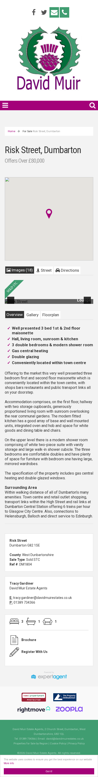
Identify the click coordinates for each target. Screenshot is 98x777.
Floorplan (50, 314)
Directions (69, 270)
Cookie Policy (58, 743)
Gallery (32, 314)
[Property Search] (92, 105)
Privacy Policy (76, 743)
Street (46, 270)
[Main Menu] (5, 105)
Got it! (49, 771)
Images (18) (22, 270)
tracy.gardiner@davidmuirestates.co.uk (42, 598)
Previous (11, 303)
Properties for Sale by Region (31, 743)
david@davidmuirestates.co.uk (65, 738)
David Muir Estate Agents (28, 588)
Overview (14, 314)
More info (9, 763)
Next (88, 303)
